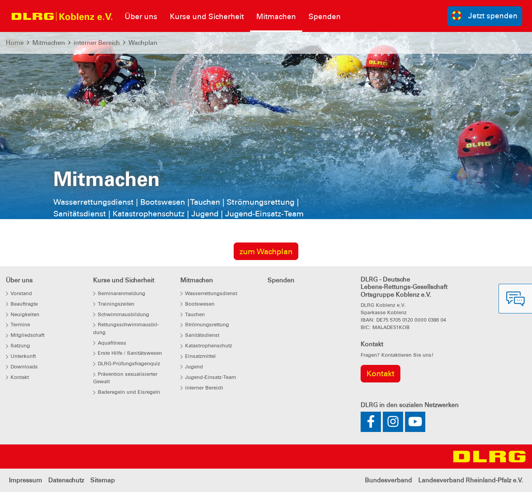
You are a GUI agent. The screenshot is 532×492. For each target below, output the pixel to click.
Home (15, 42)
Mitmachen (48, 42)
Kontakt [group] (380, 373)
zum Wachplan (266, 251)
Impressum (25, 480)
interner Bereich (97, 42)
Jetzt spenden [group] (493, 15)
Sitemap (102, 480)
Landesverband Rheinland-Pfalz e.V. (470, 480)
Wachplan (143, 42)
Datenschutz (66, 480)
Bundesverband (388, 480)
